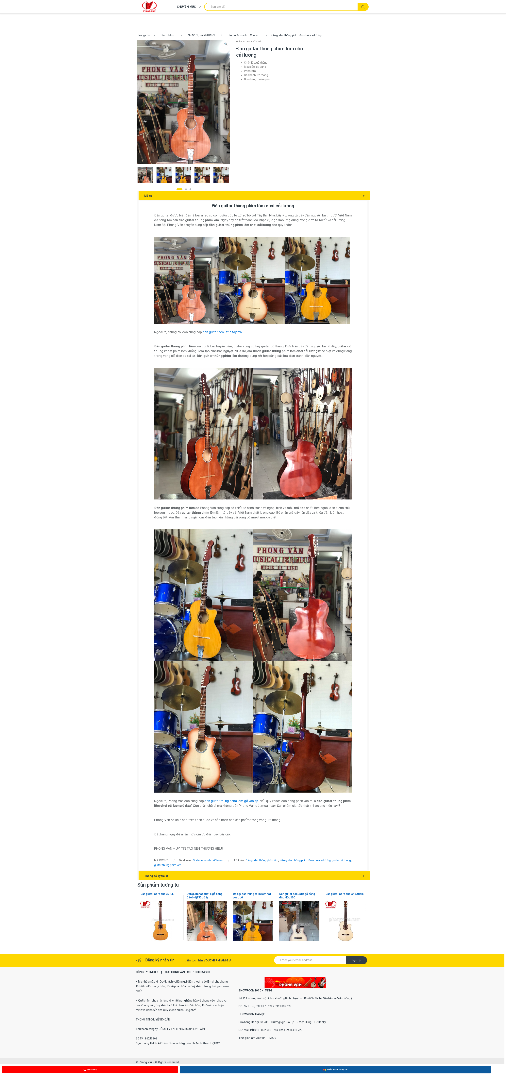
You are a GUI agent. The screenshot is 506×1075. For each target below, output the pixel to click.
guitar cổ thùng (341, 860)
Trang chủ (143, 35)
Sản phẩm (167, 35)
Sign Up (356, 960)
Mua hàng (92, 1069)
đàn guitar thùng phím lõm (262, 860)
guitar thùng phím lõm (167, 865)
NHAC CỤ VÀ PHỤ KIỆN (201, 35)
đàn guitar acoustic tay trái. (222, 332)
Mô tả (254, 195)
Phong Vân (146, 1062)
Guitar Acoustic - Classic (244, 35)
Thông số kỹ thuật (254, 875)
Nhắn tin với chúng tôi (337, 1069)
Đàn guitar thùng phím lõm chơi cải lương (305, 860)
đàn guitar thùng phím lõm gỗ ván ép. (232, 801)
